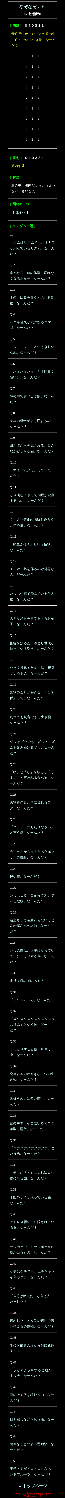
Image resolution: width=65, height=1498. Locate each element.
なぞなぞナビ (32, 6)
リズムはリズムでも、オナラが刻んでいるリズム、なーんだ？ (32, 248)
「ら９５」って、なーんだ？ (32, 1000)
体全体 (21, 212)
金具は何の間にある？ (27, 981)
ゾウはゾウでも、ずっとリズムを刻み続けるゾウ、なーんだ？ (32, 747)
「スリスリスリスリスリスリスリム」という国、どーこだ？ (32, 1024)
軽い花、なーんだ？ (25, 876)
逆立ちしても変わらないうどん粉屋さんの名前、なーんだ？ (32, 925)
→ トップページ (32, 1486)
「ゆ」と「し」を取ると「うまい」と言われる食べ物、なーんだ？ (32, 777)
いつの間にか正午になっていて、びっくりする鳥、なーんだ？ (32, 956)
